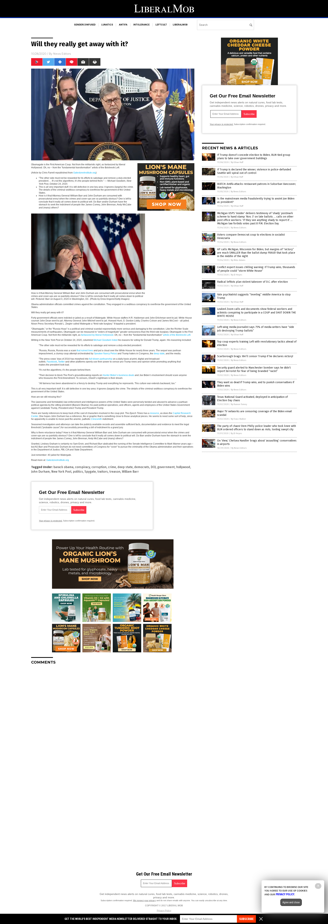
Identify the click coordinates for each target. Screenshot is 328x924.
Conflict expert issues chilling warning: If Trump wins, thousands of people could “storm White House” (256, 269)
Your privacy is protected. (50, 521)
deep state (159, 353)
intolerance (141, 24)
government (166, 467)
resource (154, 413)
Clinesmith (96, 419)
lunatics (107, 24)
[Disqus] (112, 715)
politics (78, 471)
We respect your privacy (144, 900)
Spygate (90, 471)
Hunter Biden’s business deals (118, 375)
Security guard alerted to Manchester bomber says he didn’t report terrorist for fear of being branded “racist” (254, 369)
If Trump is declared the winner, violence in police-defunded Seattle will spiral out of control (254, 171)
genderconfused (84, 24)
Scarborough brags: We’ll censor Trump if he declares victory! (255, 356)
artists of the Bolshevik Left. (177, 335)
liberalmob (180, 24)
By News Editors (238, 191)
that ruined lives (85, 350)
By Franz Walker (238, 419)
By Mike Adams (238, 260)
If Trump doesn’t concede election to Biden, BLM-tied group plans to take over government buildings (253, 156)
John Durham (40, 471)
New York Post (61, 471)
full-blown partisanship (100, 359)
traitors (102, 471)
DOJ (153, 467)
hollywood (183, 467)
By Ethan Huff (237, 162)
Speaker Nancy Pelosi (105, 353)
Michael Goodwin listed (105, 340)
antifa (123, 24)
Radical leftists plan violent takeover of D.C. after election (252, 281)
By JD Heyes (236, 275)
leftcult (161, 24)
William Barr (130, 471)
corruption (98, 467)
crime (112, 467)
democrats (141, 467)
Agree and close (291, 902)
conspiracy (82, 467)
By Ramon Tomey (239, 404)
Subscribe (246, 919)
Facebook (52, 361)
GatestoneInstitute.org (84, 172)
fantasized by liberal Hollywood (97, 335)
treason (114, 471)
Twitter (61, 361)
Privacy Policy (164, 910)
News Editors (62, 53)
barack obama (63, 467)
